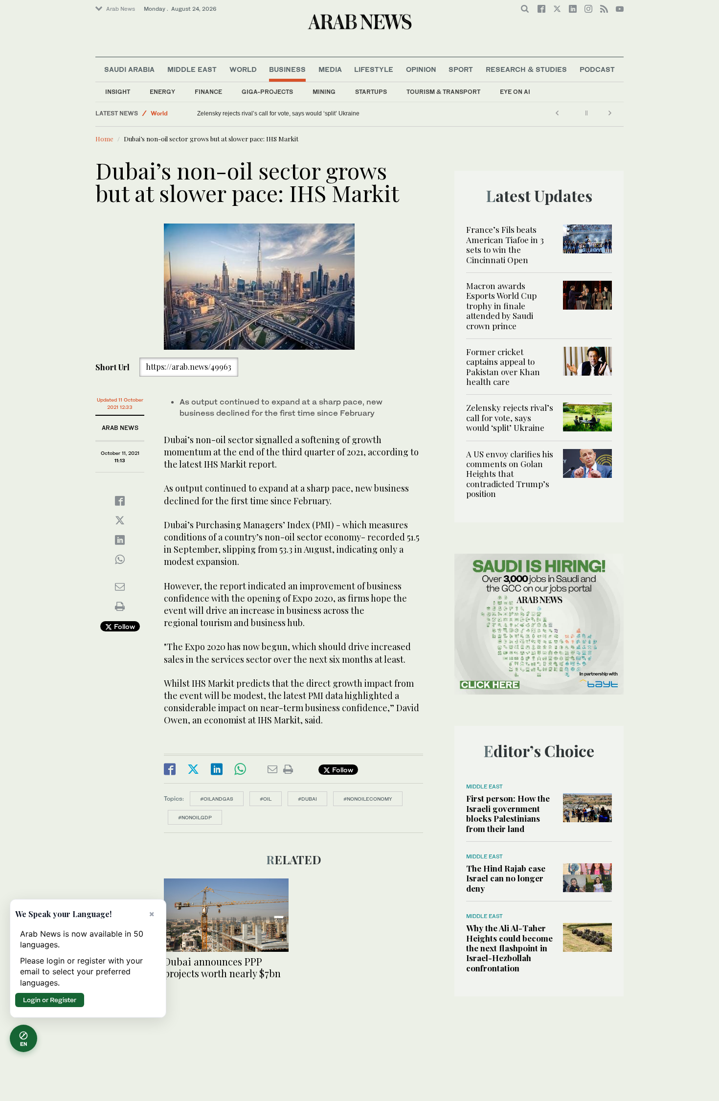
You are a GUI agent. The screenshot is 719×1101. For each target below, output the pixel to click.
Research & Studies (526, 69)
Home (104, 139)
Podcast (597, 69)
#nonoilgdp (195, 817)
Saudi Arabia (129, 69)
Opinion (421, 69)
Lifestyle (373, 69)
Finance (208, 91)
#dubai (307, 799)
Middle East (192, 69)
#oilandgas (216, 799)
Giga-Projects (267, 91)
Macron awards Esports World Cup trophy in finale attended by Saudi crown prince (501, 305)
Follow (123, 626)
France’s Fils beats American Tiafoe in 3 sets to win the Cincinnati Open (505, 244)
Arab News (120, 8)
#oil (265, 799)
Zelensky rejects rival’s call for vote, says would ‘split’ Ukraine (278, 113)
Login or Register (49, 1000)
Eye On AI (515, 91)
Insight (117, 91)
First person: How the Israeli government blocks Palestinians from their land (508, 813)
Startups (371, 91)
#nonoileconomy (367, 799)
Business (287, 69)
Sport (461, 69)
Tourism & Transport (443, 91)
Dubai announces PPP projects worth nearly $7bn (222, 967)
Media (330, 69)
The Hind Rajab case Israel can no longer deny (505, 878)
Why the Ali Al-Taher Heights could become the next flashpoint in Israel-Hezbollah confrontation (509, 947)
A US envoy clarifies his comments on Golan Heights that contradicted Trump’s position (509, 474)
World (243, 69)
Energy (162, 91)
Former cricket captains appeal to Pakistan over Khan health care (503, 366)
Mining (324, 91)
